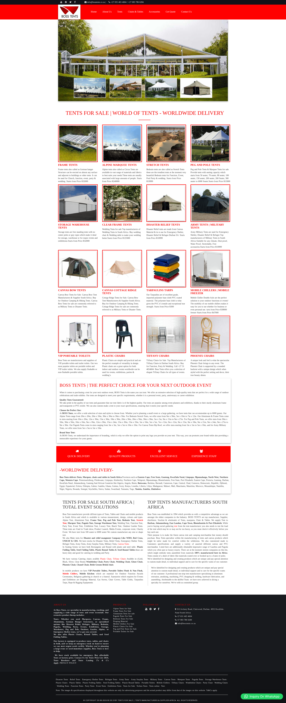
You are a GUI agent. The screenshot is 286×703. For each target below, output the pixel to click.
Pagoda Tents (198, 679)
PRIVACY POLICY (68, 663)
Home (94, 11)
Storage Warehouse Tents (216, 679)
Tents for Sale (129, 686)
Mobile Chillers (70, 574)
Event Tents (101, 686)
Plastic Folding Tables (92, 683)
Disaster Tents (62, 679)
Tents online (154, 686)
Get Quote (170, 11)
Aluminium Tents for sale (124, 614)
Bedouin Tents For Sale (123, 619)
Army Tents (124, 679)
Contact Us (186, 11)
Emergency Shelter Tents (93, 679)
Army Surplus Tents (140, 679)
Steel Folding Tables (112, 683)
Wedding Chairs (221, 683)
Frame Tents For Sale (122, 611)
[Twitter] (71, 2)
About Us (107, 11)
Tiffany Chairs (119, 559)
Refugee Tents (111, 679)
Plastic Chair (105, 559)
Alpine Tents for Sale (122, 609)
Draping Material (120, 621)
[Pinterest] (66, 2)
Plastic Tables (75, 683)
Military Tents (156, 679)
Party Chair (208, 683)
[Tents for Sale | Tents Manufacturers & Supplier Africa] (69, 12)
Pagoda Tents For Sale (122, 616)
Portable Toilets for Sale (123, 631)
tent (175, 526)
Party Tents (90, 686)
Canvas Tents (123, 544)
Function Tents (77, 686)
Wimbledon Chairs (194, 683)
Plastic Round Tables (131, 683)
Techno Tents (142, 686)
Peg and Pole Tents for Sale (125, 629)
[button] (262, 696)
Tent (163, 686)
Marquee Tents (184, 679)
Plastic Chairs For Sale (123, 626)
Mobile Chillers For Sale (123, 624)
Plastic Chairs (62, 683)
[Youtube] (61, 2)
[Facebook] (75, 2)
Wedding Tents (63, 686)
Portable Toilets (149, 683)
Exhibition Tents (115, 686)
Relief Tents (75, 679)
